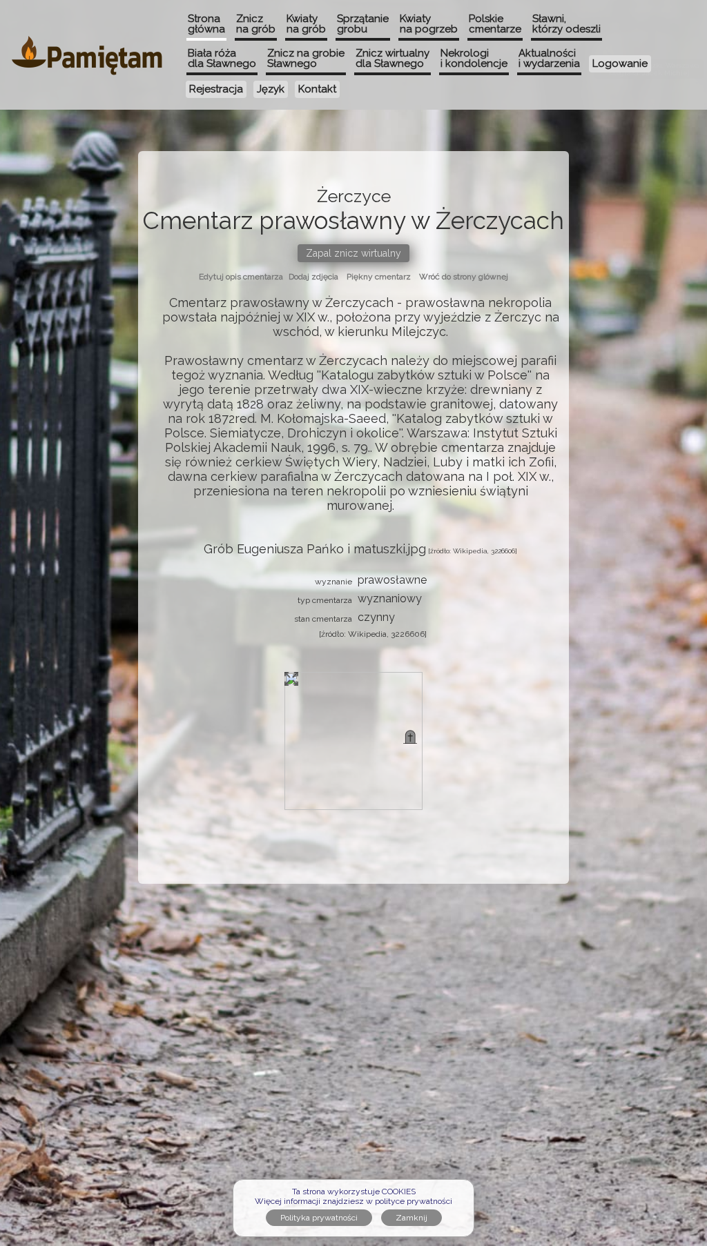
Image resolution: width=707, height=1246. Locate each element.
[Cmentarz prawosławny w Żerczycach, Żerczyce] (410, 737)
